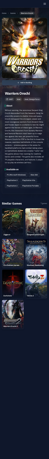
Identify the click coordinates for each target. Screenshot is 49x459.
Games (13, 13)
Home (4, 13)
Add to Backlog (26, 83)
